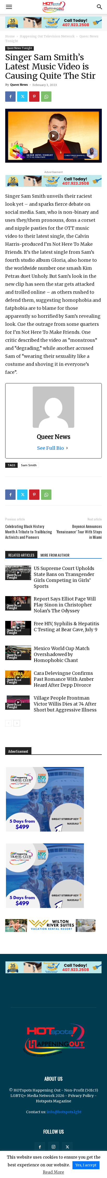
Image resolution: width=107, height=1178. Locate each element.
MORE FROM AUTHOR (55, 555)
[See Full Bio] (67, 448)
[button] (9, 7)
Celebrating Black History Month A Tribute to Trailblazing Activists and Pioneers (28, 532)
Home (10, 36)
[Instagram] (53, 1147)
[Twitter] (22, 96)
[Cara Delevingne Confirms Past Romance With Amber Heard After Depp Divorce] (18, 677)
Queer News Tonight (19, 48)
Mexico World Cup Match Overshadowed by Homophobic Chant (62, 654)
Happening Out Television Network (47, 36)
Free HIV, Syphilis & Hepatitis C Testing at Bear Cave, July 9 (66, 627)
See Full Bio (50, 448)
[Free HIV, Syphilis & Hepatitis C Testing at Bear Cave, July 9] (18, 628)
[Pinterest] (34, 96)
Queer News (19, 84)
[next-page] (17, 723)
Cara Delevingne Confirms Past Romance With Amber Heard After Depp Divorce (64, 679)
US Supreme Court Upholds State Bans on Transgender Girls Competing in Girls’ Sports (64, 577)
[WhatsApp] (46, 96)
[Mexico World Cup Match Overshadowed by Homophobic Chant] (18, 653)
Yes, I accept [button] (86, 1165)
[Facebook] (10, 96)
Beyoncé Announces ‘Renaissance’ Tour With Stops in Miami (79, 532)
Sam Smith (29, 465)
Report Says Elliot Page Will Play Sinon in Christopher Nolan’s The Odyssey (65, 605)
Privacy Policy (81, 1095)
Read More (53, 1172)
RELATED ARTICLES (21, 555)
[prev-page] (8, 723)
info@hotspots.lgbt (64, 1112)
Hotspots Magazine (53, 1101)
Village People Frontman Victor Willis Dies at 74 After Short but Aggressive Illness (65, 704)
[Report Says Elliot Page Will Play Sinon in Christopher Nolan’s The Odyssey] (18, 603)
